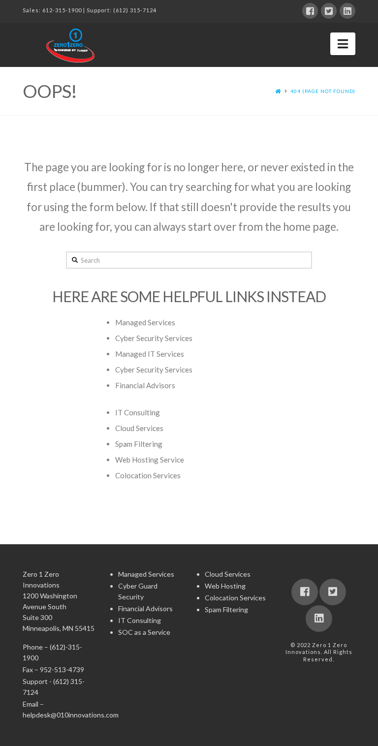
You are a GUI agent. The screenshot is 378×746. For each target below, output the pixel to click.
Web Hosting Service (149, 459)
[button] (342, 43)
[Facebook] (310, 11)
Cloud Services (139, 428)
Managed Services (145, 322)
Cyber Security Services (153, 338)
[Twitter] (329, 11)
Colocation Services (148, 475)
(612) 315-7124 (135, 10)
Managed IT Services (149, 353)
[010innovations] (72, 45)
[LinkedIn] (347, 11)
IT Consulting (137, 412)
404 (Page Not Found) (322, 91)
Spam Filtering (138, 443)
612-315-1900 (62, 10)
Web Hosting (225, 586)
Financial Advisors (145, 385)
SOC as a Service (144, 632)
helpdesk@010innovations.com (71, 715)
